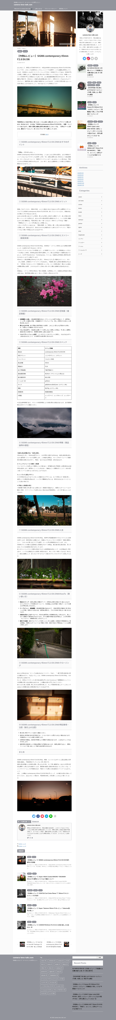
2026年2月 (80, 175)
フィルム (80, 246)
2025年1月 (80, 181)
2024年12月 (81, 183)
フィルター (81, 242)
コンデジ (80, 238)
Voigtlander (81, 235)
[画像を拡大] (69, 278)
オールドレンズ (58, 979)
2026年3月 (81, 173)
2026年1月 (80, 177)
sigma (20, 844)
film (43, 964)
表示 (47, 134)
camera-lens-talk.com (23, 5)
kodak (80, 212)
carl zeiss (81, 200)
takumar (44, 975)
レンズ (24, 844)
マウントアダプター (59, 989)
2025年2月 (80, 179)
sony (79, 231)
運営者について (63, 8)
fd (67, 960)
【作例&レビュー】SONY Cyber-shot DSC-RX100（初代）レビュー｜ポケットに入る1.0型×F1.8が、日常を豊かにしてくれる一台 (87, 996)
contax (80, 204)
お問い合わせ (38, 8)
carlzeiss (52, 960)
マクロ (43, 993)
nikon (79, 216)
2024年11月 (81, 185)
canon (80, 197)
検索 (100, 957)
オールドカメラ (46, 979)
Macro (65, 964)
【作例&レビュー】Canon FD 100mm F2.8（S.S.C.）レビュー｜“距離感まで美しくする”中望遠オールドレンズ (95, 109)
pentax (80, 223)
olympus (80, 219)
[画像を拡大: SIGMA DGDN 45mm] (69, 88)
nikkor (43, 968)
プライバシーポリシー (51, 8)
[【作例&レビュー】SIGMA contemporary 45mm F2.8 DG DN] (46, 816)
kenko (80, 208)
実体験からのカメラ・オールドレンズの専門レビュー (25, 960)
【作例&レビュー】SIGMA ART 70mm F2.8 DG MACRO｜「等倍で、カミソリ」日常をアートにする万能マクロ (95, 150)
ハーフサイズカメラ (47, 986)
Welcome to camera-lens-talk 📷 (23, 8)
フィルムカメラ (82, 250)
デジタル (53, 982)
